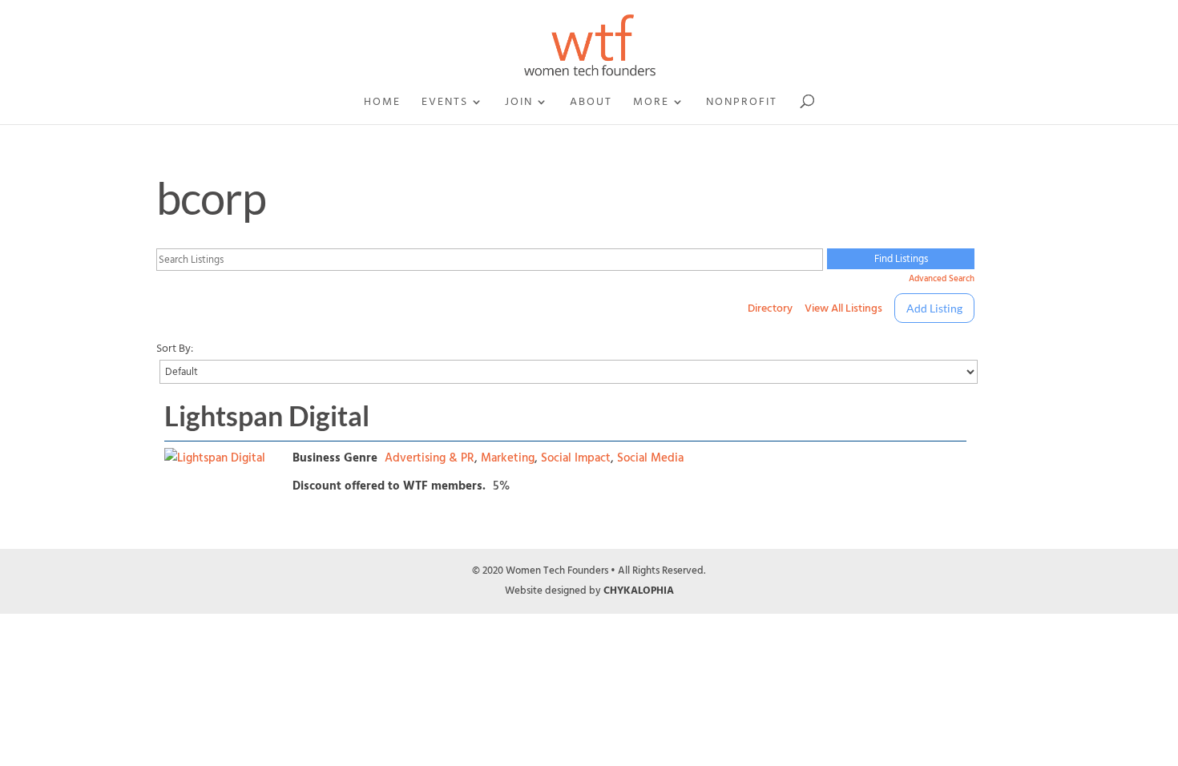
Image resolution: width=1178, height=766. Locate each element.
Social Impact (576, 458)
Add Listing (934, 308)
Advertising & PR (429, 458)
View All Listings (843, 308)
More (651, 103)
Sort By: (174, 348)
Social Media (650, 458)
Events (445, 103)
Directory (770, 308)
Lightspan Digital (266, 415)
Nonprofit (741, 103)
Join (519, 103)
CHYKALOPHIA (638, 590)
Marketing (508, 458)
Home (382, 103)
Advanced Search (941, 279)
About (591, 103)
